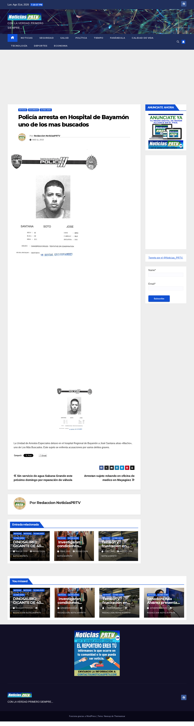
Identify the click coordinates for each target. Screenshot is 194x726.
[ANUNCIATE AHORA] (165, 131)
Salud (64, 38)
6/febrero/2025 (69, 608)
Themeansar (119, 716)
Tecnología (19, 45)
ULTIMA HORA (46, 110)
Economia (60, 45)
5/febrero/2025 (114, 608)
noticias (17, 533)
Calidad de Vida (143, 38)
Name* (152, 270)
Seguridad (46, 38)
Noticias (27, 38)
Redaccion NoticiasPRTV (47, 135)
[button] (178, 41)
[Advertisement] (97, 72)
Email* (152, 284)
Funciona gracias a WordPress (83, 716)
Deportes (40, 45)
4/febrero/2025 (159, 608)
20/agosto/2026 (24, 608)
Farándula (117, 38)
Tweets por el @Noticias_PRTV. (165, 257)
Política (81, 38)
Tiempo (98, 38)
